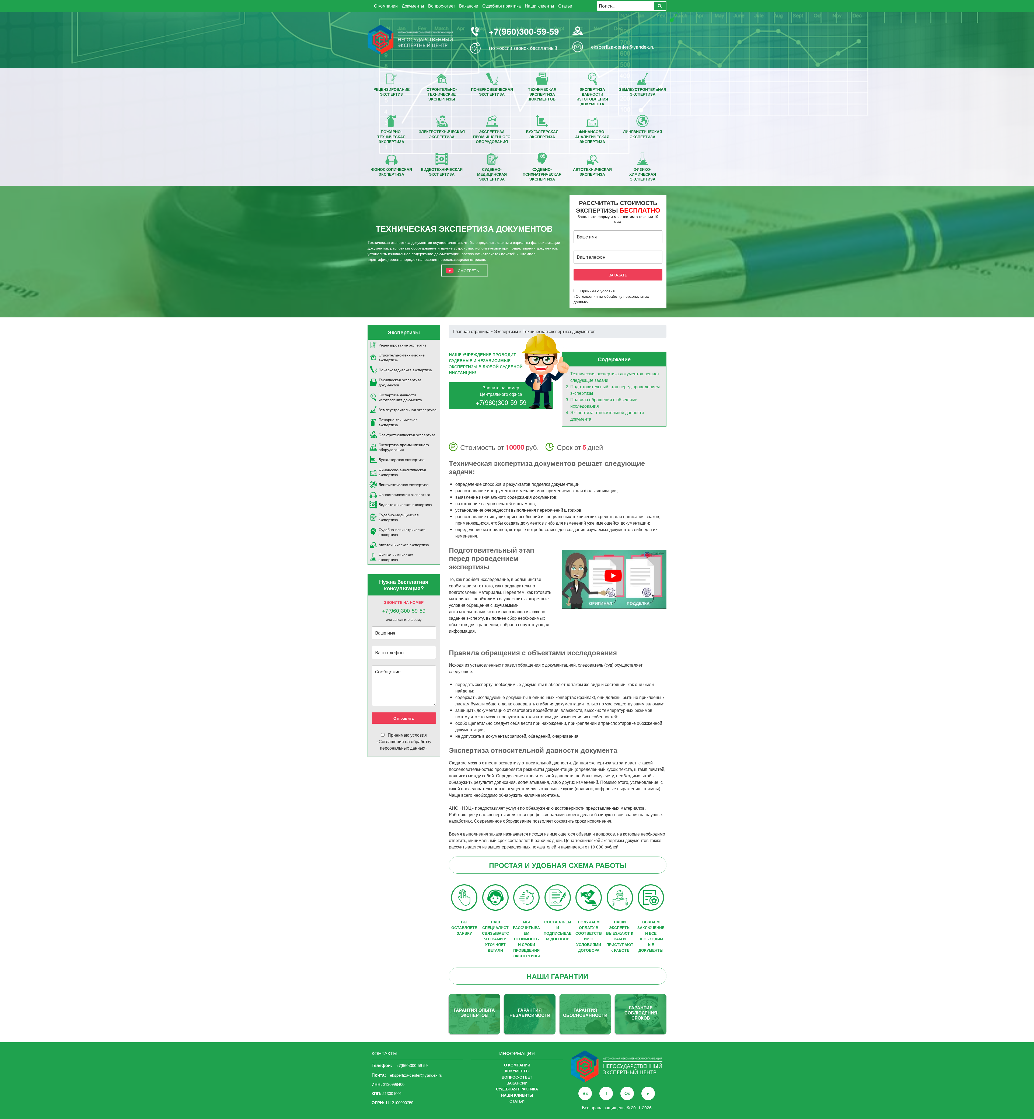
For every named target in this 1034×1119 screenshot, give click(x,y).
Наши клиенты (539, 6)
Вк (585, 1093)
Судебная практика (501, 6)
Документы (413, 6)
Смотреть (468, 270)
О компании (386, 6)
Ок (627, 1093)
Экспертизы (506, 331)
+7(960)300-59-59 (524, 31)
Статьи (565, 6)
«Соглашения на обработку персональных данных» (403, 744)
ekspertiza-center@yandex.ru (623, 46)
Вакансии (468, 6)
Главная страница (471, 331)
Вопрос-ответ (441, 6)
